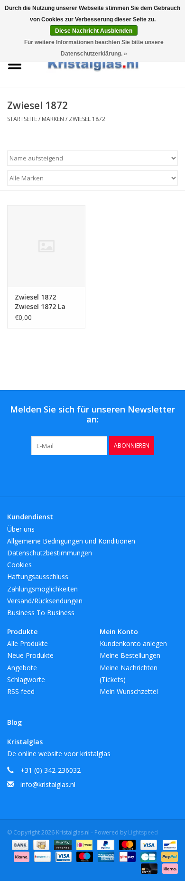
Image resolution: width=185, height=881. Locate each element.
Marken (53, 119)
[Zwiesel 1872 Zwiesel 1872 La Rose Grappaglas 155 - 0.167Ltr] (46, 246)
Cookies (19, 564)
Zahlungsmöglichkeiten (42, 588)
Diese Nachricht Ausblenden (93, 31)
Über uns (21, 529)
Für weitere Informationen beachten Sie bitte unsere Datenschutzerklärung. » (94, 48)
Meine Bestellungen (130, 655)
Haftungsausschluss (37, 576)
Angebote (22, 667)
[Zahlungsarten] (19, 844)
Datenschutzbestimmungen (49, 552)
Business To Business (40, 612)
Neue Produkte (30, 655)
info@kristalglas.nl (47, 784)
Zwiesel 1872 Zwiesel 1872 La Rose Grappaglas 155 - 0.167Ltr (43, 301)
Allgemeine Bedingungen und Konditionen (71, 540)
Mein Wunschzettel (129, 691)
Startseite (22, 119)
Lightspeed (143, 832)
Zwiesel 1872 (87, 119)
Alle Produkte (27, 643)
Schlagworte (26, 679)
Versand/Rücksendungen (45, 600)
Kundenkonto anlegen (133, 643)
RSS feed (21, 691)
